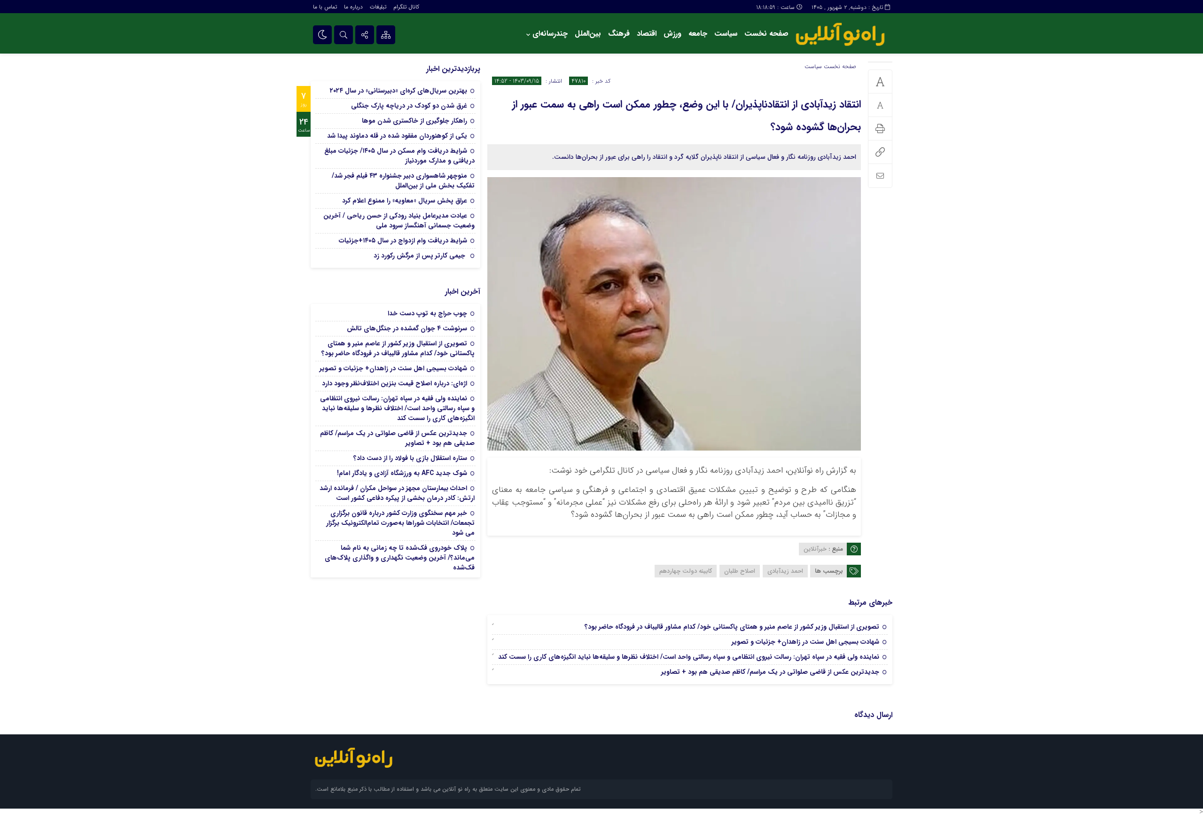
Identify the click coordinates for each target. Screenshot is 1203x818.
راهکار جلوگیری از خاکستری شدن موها (414, 121)
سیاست (725, 33)
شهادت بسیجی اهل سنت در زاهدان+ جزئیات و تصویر (805, 642)
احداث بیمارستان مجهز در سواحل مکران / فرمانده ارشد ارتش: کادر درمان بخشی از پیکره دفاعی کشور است (397, 493)
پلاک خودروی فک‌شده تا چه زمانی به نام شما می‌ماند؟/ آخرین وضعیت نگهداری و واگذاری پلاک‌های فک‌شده (400, 558)
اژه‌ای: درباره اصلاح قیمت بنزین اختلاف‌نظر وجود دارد (394, 383)
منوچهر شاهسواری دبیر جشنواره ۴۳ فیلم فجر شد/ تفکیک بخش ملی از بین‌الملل (403, 181)
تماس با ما (325, 6)
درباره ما (353, 6)
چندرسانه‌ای (550, 33)
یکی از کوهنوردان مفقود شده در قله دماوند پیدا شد (397, 136)
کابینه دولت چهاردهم (685, 571)
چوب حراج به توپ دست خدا (427, 313)
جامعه (697, 33)
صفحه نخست (766, 33)
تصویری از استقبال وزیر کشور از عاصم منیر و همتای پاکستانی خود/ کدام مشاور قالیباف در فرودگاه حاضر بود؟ (732, 627)
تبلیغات (378, 6)
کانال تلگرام (406, 6)
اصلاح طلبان (739, 571)
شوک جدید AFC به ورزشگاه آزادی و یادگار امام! (402, 473)
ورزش (672, 33)
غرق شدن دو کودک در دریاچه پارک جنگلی (409, 106)
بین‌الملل (588, 33)
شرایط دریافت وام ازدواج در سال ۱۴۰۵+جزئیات (403, 240)
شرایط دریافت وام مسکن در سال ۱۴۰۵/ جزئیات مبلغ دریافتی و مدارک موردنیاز (399, 156)
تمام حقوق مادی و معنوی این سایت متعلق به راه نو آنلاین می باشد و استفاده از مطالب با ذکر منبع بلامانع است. (448, 789)
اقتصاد (646, 33)
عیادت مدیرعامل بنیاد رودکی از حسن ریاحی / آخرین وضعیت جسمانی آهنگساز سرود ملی (399, 220)
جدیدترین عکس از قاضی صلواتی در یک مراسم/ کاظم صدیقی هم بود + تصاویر (770, 672)
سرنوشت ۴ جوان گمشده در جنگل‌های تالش (407, 328)
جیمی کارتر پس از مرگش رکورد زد (420, 255)
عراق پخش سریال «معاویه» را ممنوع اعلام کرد (404, 200)
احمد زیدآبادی (785, 571)
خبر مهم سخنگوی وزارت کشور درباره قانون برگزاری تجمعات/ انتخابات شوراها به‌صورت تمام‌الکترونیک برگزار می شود (400, 523)
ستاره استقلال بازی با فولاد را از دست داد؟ (410, 458)
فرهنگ (619, 33)
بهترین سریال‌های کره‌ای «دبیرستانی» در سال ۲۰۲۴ (398, 91)
